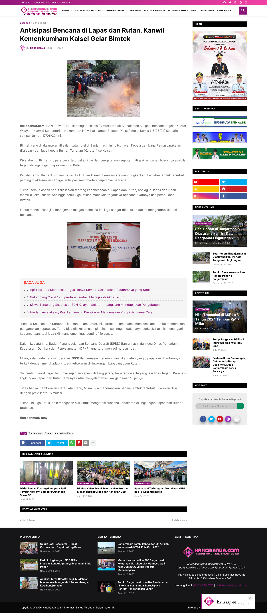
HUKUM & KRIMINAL (154, 10)
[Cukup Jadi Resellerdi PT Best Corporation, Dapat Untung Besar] (29, 548)
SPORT (194, 10)
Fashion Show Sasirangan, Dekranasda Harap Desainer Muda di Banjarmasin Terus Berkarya (229, 364)
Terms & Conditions (62, 2)
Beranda (25, 22)
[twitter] (230, 2)
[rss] (206, 189)
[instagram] (235, 2)
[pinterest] (241, 2)
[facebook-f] (233, 196)
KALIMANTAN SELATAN (88, 10)
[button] (243, 11)
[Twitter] (211, 419)
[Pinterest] (79, 443)
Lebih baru (28, 520)
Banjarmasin (40, 22)
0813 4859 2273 (203, 585)
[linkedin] (246, 2)
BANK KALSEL (224, 10)
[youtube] (206, 182)
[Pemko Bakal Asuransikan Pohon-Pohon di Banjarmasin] (201, 277)
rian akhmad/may (64, 433)
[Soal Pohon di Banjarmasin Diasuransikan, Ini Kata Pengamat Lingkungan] (201, 258)
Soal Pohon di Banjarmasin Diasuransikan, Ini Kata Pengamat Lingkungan (229, 257)
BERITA (66, 10)
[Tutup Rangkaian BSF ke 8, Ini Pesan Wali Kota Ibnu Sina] (201, 344)
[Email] (86, 443)
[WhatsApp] (72, 443)
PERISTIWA (135, 10)
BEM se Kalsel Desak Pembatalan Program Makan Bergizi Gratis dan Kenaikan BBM (103, 490)
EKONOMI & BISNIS (178, 10)
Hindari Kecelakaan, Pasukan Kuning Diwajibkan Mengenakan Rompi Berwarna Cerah (92, 312)
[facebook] (224, 2)
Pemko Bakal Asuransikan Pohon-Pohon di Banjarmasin (229, 275)
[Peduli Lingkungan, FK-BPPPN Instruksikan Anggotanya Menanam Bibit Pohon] (29, 564)
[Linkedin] (236, 419)
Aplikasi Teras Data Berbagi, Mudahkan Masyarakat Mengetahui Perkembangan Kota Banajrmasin (65, 582)
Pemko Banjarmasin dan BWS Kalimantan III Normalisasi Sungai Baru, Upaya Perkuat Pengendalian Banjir (143, 585)
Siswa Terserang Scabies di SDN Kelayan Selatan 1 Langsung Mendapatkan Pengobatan (95, 304)
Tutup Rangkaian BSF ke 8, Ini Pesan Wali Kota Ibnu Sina (229, 342)
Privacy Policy (41, 2)
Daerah (48, 433)
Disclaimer (25, 2)
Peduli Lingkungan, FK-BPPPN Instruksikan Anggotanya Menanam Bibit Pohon (65, 563)
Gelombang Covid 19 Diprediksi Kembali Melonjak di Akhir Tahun (77, 297)
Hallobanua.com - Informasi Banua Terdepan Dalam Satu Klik (79, 607)
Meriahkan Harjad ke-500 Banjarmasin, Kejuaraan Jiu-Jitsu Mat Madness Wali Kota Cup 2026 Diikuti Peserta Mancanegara (142, 565)
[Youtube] (220, 419)
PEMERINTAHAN (115, 10)
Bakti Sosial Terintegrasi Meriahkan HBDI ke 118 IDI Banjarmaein (159, 490)
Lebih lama (178, 520)
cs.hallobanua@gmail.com (231, 585)
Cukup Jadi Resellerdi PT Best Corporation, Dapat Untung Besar (60, 545)
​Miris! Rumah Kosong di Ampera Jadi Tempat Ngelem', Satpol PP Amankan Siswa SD (43, 491)
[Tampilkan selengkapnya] (93, 443)
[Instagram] (228, 419)
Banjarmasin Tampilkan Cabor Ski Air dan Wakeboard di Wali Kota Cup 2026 (143, 545)
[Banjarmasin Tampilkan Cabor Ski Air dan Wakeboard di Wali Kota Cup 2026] (106, 548)
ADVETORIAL (207, 10)
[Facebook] (203, 419)
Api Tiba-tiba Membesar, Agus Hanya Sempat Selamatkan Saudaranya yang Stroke (91, 290)
